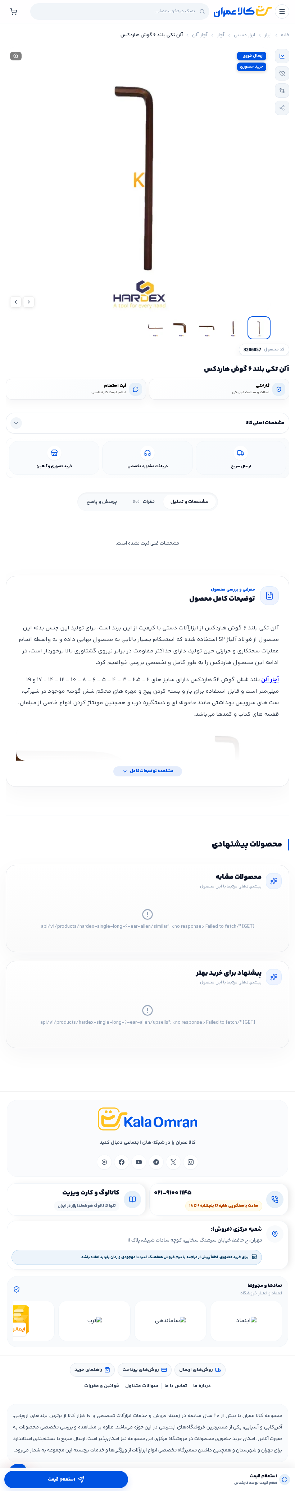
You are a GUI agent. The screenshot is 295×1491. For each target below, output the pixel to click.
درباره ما (202, 1386)
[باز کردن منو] (282, 11)
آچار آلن (200, 35)
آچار (220, 35)
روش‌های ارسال (196, 1370)
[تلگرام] (156, 1162)
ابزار (268, 35)
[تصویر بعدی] (16, 302)
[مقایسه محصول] (282, 90)
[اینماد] (246, 1321)
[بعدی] (19, 1321)
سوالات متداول (141, 1386)
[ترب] (94, 1321)
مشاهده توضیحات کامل (151, 771)
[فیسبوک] (121, 1162)
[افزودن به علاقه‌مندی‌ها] (282, 73)
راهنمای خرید (88, 1370)
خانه (285, 35)
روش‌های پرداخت (140, 1370)
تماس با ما (175, 1386)
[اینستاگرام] (190, 1162)
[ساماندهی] (170, 1321)
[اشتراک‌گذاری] (282, 108)
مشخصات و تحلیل (190, 502)
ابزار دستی (244, 35)
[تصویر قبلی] (29, 302)
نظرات (144, 502)
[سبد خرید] (14, 11)
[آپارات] (104, 1162)
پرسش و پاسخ (102, 502)
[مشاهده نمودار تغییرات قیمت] (282, 56)
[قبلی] (275, 1321)
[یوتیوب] (139, 1162)
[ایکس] (173, 1162)
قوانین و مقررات (101, 1386)
